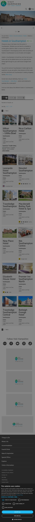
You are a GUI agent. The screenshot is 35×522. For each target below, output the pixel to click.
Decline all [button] (17, 516)
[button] (17, 497)
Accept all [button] (17, 512)
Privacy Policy (19, 495)
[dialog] (17, 503)
